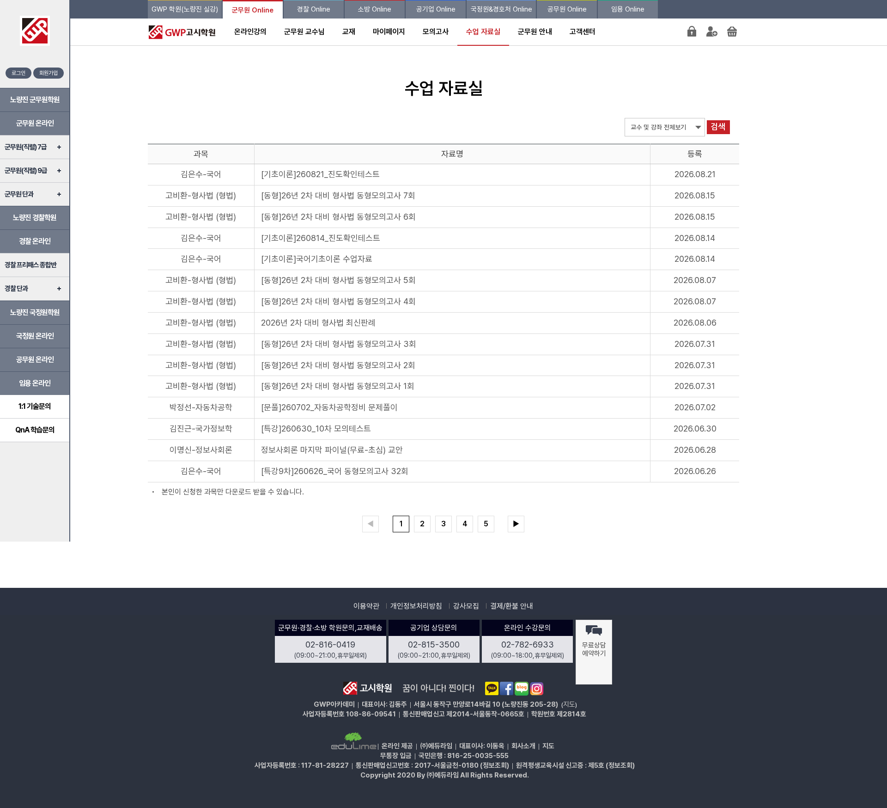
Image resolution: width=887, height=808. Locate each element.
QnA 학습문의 (35, 430)
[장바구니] (732, 31)
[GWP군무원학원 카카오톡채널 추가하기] (491, 688)
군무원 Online (252, 10)
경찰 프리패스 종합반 (30, 265)
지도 (569, 704)
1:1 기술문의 (34, 406)
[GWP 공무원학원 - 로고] (180, 32)
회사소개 (523, 746)
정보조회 (495, 765)
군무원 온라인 (35, 123)
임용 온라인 (34, 383)
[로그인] (692, 31)
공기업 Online (436, 9)
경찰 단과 (16, 288)
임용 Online (627, 9)
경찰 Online (313, 9)
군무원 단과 (19, 194)
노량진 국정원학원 (35, 312)
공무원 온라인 (35, 359)
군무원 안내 (535, 31)
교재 (348, 31)
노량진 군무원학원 (35, 99)
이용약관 (366, 606)
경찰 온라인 (34, 241)
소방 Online (374, 9)
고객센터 (582, 31)
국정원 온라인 (35, 336)
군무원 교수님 (304, 31)
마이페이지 (389, 31)
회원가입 (48, 73)
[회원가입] (712, 31)
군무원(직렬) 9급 (26, 171)
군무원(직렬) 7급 (26, 147)
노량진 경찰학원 (34, 217)
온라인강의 (250, 31)
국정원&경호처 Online (501, 9)
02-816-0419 (330, 644)
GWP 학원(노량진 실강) (185, 9)
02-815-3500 (434, 644)
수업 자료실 (483, 31)
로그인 (18, 73)
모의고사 (436, 31)
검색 (718, 127)
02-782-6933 (527, 644)
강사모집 (466, 606)
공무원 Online (567, 9)
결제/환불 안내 (511, 606)
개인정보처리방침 (416, 606)
